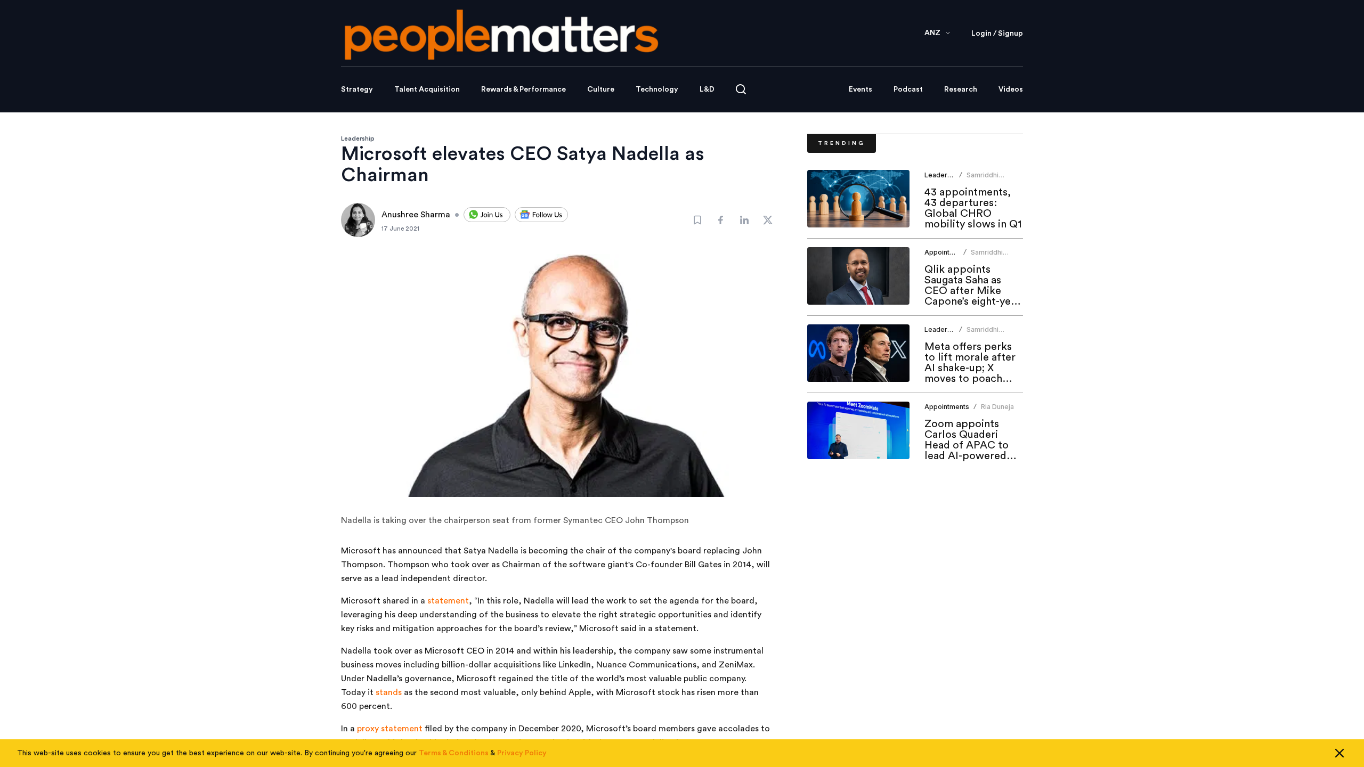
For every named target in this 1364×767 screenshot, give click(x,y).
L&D (707, 89)
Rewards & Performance (523, 89)
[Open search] (741, 89)
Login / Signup (997, 33)
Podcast (908, 89)
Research (960, 89)
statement (448, 601)
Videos (1010, 89)
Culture (600, 89)
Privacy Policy (522, 753)
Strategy (357, 89)
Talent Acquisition (427, 89)
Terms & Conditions (454, 753)
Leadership (358, 138)
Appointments (946, 252)
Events (860, 89)
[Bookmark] (697, 220)
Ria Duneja (997, 407)
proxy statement (390, 728)
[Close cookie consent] (1339, 753)
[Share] (721, 220)
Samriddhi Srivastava (983, 179)
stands (389, 692)
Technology (657, 89)
